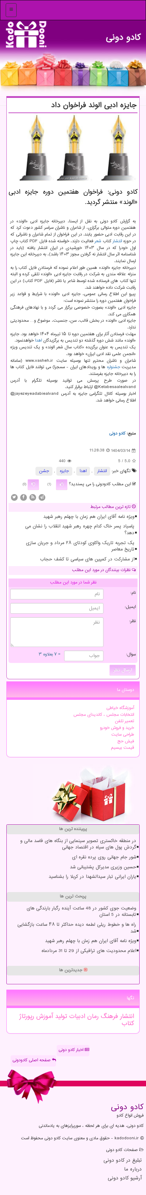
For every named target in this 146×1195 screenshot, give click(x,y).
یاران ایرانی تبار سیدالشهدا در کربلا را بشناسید (92, 877)
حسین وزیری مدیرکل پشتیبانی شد (103, 867)
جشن (44, 471)
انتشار (117, 241)
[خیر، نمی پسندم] (33, 484)
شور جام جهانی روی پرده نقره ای (104, 857)
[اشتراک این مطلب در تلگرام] (42, 497)
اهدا (38, 340)
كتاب (128, 1023)
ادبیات (76, 1016)
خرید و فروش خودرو (117, 728)
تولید (60, 1016)
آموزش (43, 1016)
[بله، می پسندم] (61, 484)
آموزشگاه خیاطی (120, 708)
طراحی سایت (122, 734)
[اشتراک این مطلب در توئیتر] (14, 497)
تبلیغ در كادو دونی (122, 1161)
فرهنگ (108, 1016)
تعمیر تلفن (124, 721)
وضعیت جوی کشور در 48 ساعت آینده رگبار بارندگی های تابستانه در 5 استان (81, 911)
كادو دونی (123, 35)
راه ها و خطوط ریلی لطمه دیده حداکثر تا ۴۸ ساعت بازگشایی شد (76, 928)
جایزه (64, 471)
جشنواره (113, 367)
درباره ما (133, 1170)
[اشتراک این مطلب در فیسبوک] (23, 497)
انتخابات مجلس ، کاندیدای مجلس (103, 715)
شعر (98, 241)
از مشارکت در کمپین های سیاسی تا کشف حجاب (87, 559)
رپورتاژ (26, 1016)
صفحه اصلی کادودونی (32, 1060)
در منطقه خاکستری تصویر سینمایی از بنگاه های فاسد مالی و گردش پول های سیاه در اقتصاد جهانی (78, 844)
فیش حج (125, 741)
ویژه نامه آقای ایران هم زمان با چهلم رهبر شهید (88, 517)
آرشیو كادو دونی (125, 1178)
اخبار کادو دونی (71, 1050)
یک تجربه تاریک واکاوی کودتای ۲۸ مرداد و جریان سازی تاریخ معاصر (80, 546)
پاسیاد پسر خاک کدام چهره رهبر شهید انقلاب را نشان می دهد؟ (79, 529)
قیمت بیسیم (122, 748)
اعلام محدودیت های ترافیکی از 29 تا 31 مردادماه (88, 951)
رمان (92, 1016)
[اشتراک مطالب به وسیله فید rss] (32, 497)
